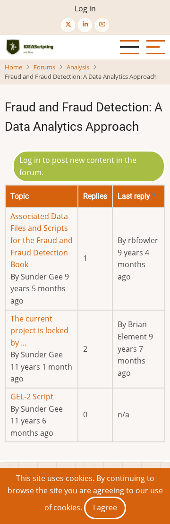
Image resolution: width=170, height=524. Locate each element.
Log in (85, 8)
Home (13, 67)
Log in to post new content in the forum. (77, 166)
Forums (44, 67)
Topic (19, 196)
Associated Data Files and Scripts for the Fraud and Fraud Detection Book (41, 240)
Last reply (138, 196)
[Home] (30, 47)
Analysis (78, 67)
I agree (105, 507)
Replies (95, 196)
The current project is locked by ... (39, 330)
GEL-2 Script (31, 396)
